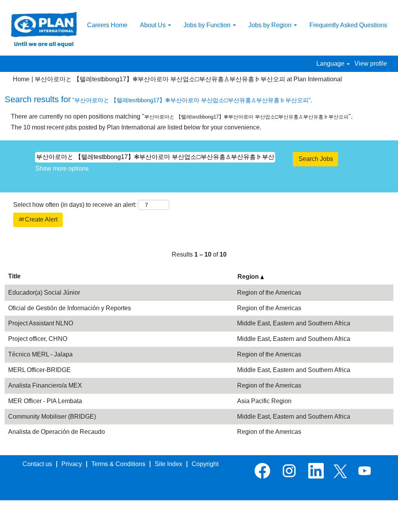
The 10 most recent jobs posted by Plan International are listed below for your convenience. (136, 127)
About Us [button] (153, 25)
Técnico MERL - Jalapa (40, 354)
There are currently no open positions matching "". (182, 116)
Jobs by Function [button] (207, 25)
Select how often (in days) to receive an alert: (74, 204)
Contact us (37, 464)
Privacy (71, 464)
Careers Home (107, 25)
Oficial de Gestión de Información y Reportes (69, 308)
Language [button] (331, 63)
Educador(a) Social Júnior (44, 292)
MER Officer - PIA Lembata (45, 401)
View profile (370, 63)
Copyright (205, 464)
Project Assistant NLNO (40, 323)
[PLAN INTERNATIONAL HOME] (43, 30)
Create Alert (40, 219)
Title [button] (14, 276)
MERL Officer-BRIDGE (39, 370)
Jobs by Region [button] (270, 25)
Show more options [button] (62, 168)
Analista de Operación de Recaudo (56, 431)
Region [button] (248, 276)
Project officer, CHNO (37, 338)
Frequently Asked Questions (348, 25)
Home (21, 79)
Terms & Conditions (118, 464)
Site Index (168, 464)
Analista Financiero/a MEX (45, 385)
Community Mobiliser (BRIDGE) (52, 416)
